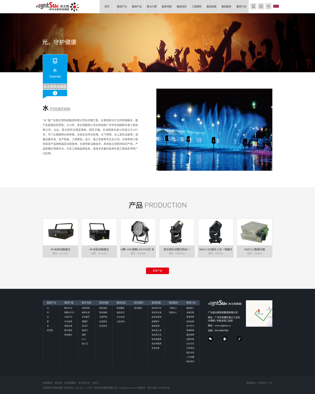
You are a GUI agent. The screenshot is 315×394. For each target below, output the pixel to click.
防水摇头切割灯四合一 (177, 249)
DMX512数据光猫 (254, 249)
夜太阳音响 (156, 317)
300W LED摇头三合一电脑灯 (215, 249)
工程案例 (196, 6)
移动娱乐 (68, 335)
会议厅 (85, 326)
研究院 (50, 330)
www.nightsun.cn (223, 325)
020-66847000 (221, 330)
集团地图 (167, 6)
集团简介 (190, 308)
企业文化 (190, 344)
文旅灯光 (68, 317)
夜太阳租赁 (156, 344)
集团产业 (122, 6)
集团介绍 (241, 6)
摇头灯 (96, 383)
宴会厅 (85, 330)
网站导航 (103, 308)
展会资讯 (121, 312)
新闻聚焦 (121, 308)
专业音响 (68, 321)
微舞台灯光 (69, 312)
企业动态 (121, 317)
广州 (270, 383)
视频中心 (173, 312)
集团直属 (211, 6)
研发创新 (190, 321)
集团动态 (182, 6)
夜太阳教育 (156, 339)
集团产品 (137, 6)
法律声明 (103, 317)
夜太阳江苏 (156, 335)
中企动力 (262, 383)
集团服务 (226, 6)
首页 (107, 6)
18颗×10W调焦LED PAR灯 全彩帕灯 (141, 249)
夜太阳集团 (70, 383)
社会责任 (190, 348)
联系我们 (190, 361)
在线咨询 (103, 326)
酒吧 (84, 335)
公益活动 (121, 321)
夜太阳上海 (156, 330)
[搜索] (268, 6)
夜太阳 (58, 383)
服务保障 (190, 335)
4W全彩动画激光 (99, 249)
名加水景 (155, 348)
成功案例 (138, 302)
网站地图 (103, 312)
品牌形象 (190, 339)
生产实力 (190, 326)
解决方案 (152, 6)
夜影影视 (155, 326)
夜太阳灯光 (84, 383)
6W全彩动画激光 (60, 249)
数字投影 (68, 330)
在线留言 (103, 321)
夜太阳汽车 (156, 308)
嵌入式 (85, 344)
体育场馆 (86, 308)
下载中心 (173, 308)
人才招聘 (190, 357)
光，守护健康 (59, 42)
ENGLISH (276, 6)
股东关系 (190, 353)
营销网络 (190, 330)
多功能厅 (86, 317)
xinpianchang (224, 338)
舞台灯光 (68, 308)
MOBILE (253, 6)
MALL (261, 6)
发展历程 (190, 312)
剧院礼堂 (86, 312)
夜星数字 (155, 321)
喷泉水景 (68, 326)
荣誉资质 (190, 317)
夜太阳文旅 (156, 312)
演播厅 (85, 321)
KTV (84, 339)
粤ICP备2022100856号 (158, 388)
